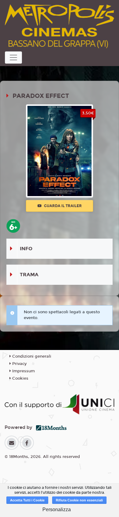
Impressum (23, 371)
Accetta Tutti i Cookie (27, 500)
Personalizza (56, 509)
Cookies (19, 378)
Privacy (19, 363)
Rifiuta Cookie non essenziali (79, 500)
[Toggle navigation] (13, 57)
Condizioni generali (31, 356)
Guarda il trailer (62, 206)
